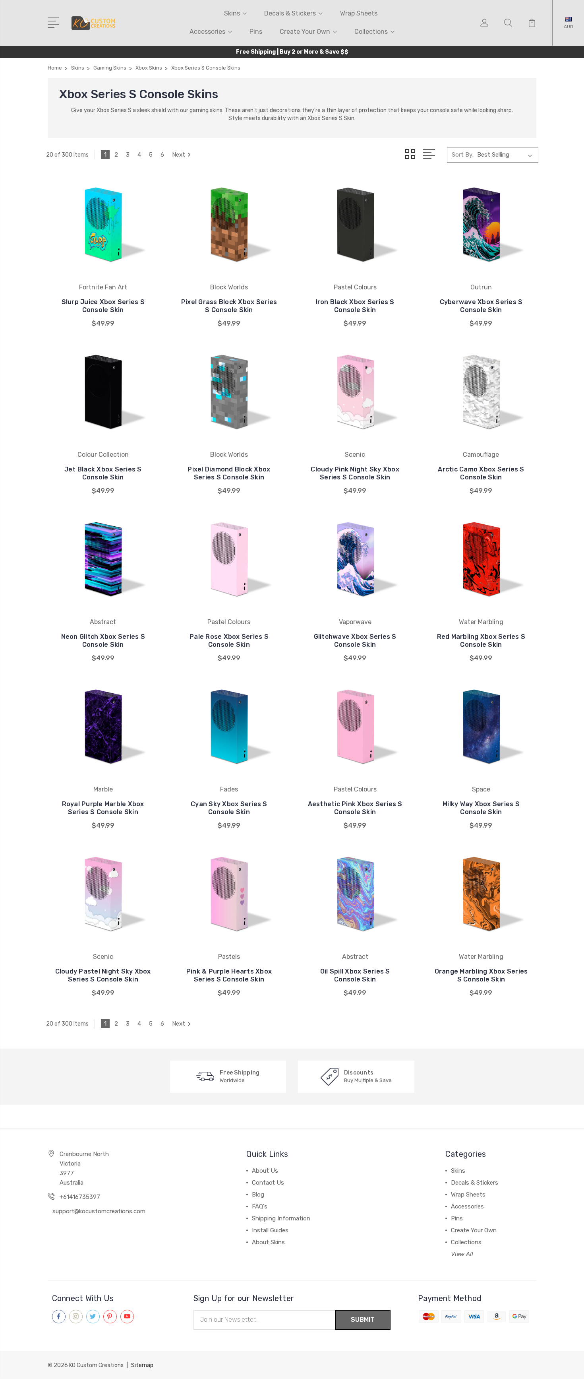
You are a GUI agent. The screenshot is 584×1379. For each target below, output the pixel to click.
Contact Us (268, 1182)
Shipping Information (281, 1218)
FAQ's (259, 1206)
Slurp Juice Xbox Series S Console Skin (103, 306)
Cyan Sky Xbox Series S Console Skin (229, 808)
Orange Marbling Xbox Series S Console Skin (481, 975)
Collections (371, 31)
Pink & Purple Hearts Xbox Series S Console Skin (229, 975)
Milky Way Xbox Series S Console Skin (481, 808)
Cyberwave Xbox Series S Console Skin (481, 306)
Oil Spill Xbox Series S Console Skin (355, 975)
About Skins (268, 1242)
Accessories (207, 31)
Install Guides (270, 1230)
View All (462, 1254)
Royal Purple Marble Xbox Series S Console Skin (103, 808)
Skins (232, 13)
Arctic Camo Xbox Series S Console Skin (481, 473)
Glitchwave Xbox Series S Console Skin (355, 640)
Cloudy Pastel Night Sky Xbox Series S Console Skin (103, 975)
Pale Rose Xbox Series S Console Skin (229, 640)
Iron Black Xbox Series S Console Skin (355, 306)
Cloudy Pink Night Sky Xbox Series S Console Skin (355, 473)
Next (178, 154)
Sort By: (463, 154)
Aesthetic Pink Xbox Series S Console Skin (355, 808)
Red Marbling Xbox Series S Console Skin (481, 640)
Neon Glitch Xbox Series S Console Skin (103, 640)
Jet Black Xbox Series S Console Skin (103, 473)
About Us (265, 1170)
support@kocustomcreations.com (98, 1211)
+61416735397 (80, 1197)
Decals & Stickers (290, 13)
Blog (258, 1194)
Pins (255, 31)
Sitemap (142, 1365)
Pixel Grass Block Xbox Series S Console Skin (229, 306)
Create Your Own (305, 31)
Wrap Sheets (358, 13)
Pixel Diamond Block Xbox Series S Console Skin (229, 473)
